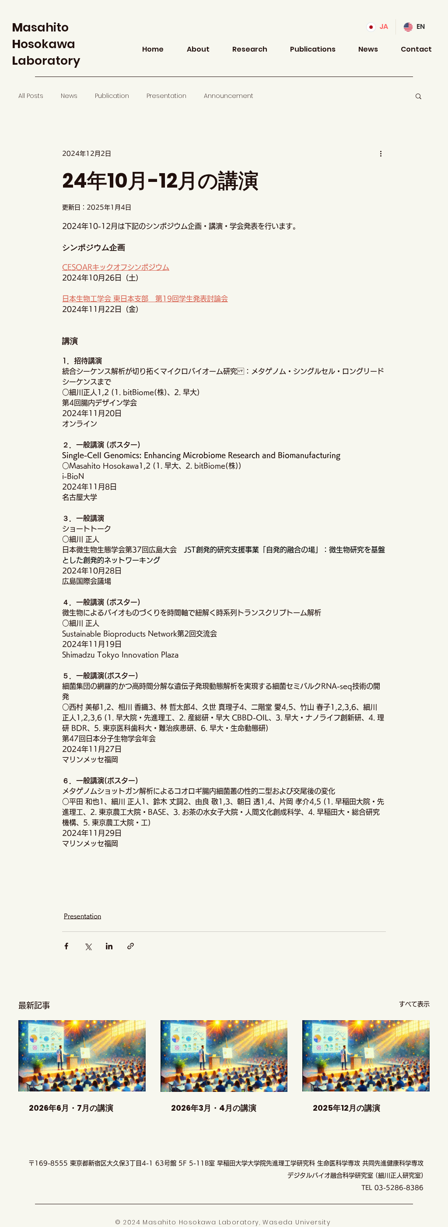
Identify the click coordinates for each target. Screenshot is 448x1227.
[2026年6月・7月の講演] (82, 1055)
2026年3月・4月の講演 (213, 1107)
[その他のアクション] (380, 153)
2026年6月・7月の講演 (71, 1107)
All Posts (30, 96)
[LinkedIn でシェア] (109, 946)
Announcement (228, 96)
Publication (112, 96)
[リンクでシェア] (130, 946)
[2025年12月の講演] (366, 1055)
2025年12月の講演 (346, 1107)
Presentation (166, 96)
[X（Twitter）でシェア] (88, 946)
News (69, 96)
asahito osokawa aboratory (46, 44)
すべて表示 (414, 1004)
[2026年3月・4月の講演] (224, 1056)
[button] (418, 95)
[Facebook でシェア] (66, 946)
